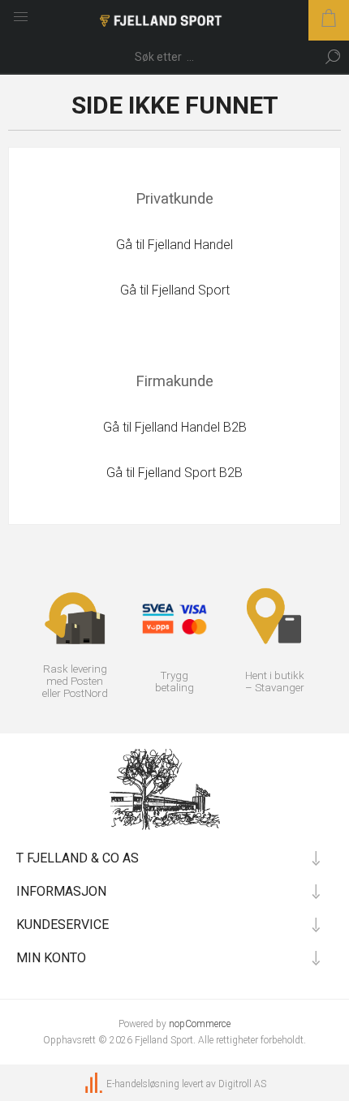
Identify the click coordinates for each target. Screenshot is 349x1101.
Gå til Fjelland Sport (175, 290)
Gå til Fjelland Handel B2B (175, 427)
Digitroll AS (242, 1084)
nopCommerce (200, 1024)
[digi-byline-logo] (95, 1084)
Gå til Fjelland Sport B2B (174, 472)
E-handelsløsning (142, 1084)
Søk (333, 57)
